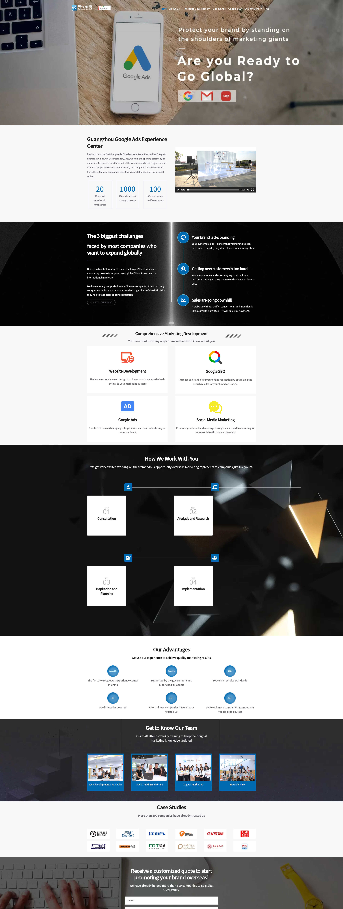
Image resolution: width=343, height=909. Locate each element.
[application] (215, 169)
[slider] (213, 189)
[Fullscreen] (252, 189)
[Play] (178, 189)
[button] (215, 169)
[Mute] (248, 189)
